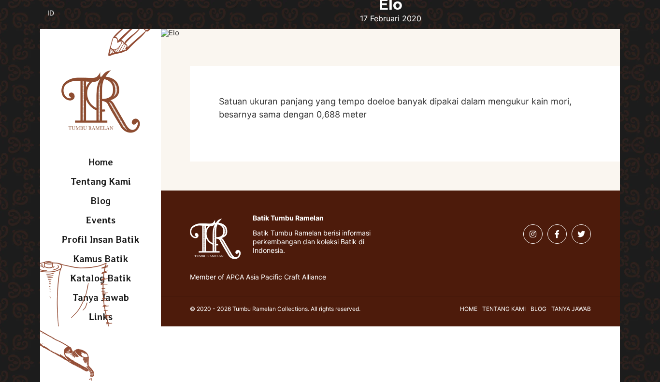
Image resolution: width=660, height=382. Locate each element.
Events (100, 220)
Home (100, 162)
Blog (100, 200)
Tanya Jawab (571, 308)
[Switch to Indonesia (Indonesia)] (58, 18)
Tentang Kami (101, 181)
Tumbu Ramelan (101, 101)
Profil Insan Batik (101, 239)
